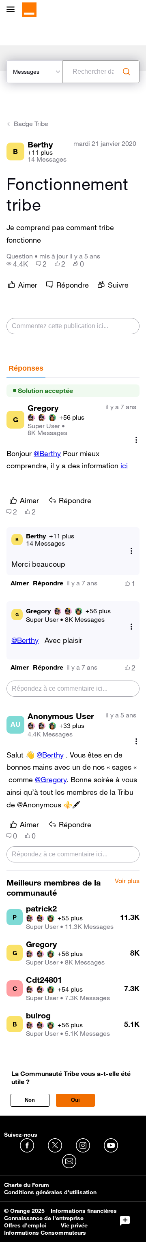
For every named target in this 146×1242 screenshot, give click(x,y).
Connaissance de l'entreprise (44, 1218)
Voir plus (127, 881)
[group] (17, 264)
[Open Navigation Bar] (12, 10)
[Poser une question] (125, 1221)
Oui (75, 1100)
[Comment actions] (136, 440)
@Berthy (47, 453)
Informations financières (84, 1210)
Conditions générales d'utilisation (50, 1192)
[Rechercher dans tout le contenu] (126, 71)
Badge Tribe (31, 124)
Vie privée (74, 1225)
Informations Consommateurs (45, 1232)
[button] (20, 583)
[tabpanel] (73, 624)
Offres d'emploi (25, 1225)
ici (124, 465)
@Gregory (51, 779)
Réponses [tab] (26, 368)
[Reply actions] (131, 551)
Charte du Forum (26, 1185)
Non (30, 1100)
